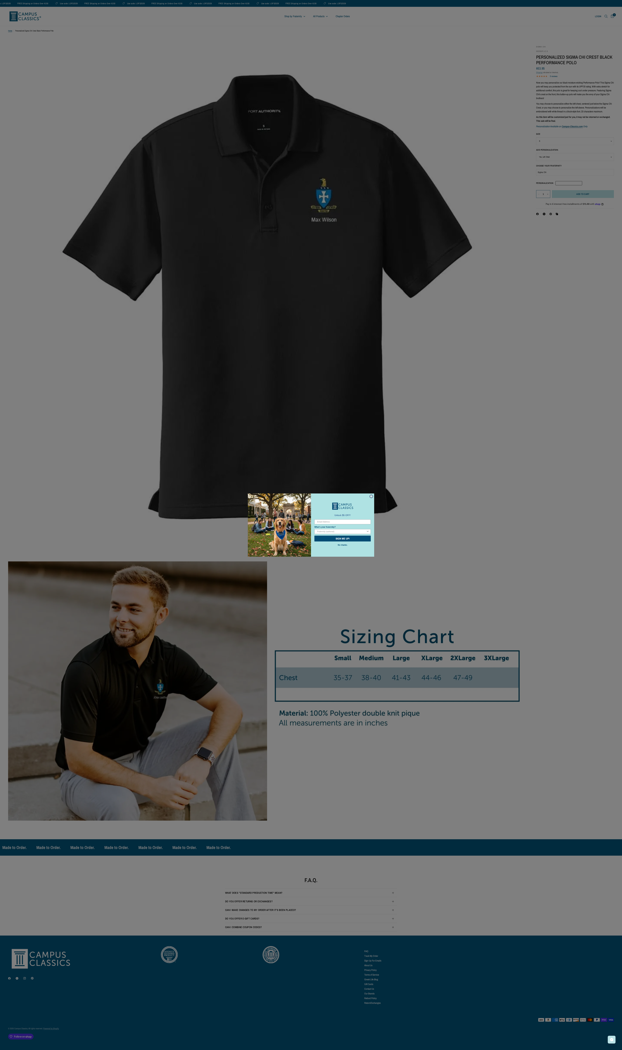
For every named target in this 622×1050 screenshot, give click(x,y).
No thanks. (342, 545)
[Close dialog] (371, 496)
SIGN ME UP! (343, 538)
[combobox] (341, 531)
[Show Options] (367, 531)
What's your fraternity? (325, 527)
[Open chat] (612, 1040)
